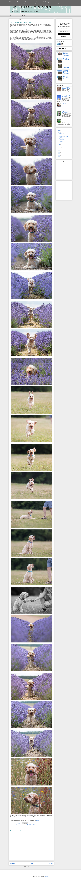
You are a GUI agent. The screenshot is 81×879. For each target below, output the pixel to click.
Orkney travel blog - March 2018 (66, 59)
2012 (59, 156)
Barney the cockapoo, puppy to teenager (65, 112)
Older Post (50, 863)
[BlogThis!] (24, 823)
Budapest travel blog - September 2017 (66, 77)
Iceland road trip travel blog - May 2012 (66, 96)
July (59, 144)
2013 (59, 155)
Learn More (65, 2)
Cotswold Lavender (16, 824)
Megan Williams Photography (35, 824)
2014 (59, 153)
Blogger (46, 876)
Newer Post (12, 863)
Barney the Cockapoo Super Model (65, 53)
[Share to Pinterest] (27, 823)
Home (11, 15)
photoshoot (44, 824)
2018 (59, 130)
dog (24, 824)
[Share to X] (25, 823)
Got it (70, 2)
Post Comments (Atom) (34, 866)
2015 (59, 152)
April (60, 147)
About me (18, 15)
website (32, 817)
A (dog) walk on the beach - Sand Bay (65, 71)
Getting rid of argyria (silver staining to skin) (66, 88)
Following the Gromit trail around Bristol (66, 119)
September (61, 141)
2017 (59, 132)
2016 (59, 150)
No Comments (65, 55)
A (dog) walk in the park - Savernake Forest (66, 65)
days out (21, 824)
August (60, 143)
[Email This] (23, 823)
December (61, 133)
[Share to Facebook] (26, 823)
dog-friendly (28, 824)
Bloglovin (24, 15)
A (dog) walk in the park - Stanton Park (63, 139)
